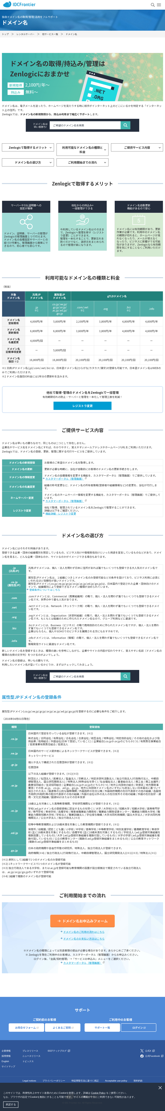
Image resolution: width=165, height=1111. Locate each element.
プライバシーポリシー (54, 1080)
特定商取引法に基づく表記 (85, 1080)
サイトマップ (8, 1066)
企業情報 (6, 1050)
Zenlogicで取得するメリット (28, 147)
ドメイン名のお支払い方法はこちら (84, 939)
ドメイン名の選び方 (28, 162)
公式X (148, 1050)
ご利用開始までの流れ (82, 162)
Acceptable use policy (116, 1080)
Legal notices (29, 1080)
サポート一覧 (102, 1027)
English (5, 1061)
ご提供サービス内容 (137, 147)
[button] (137, 1097)
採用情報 (6, 1056)
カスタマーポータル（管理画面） (64, 479)
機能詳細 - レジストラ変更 (60, 513)
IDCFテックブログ (57, 1050)
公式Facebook (152, 1056)
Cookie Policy (98, 1092)
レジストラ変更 (82, 406)
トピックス (28, 1061)
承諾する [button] (11, 1104)
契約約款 (138, 1080)
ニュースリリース (31, 1056)
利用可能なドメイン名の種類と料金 (82, 149)
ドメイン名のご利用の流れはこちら (84, 932)
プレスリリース (30, 1050)
